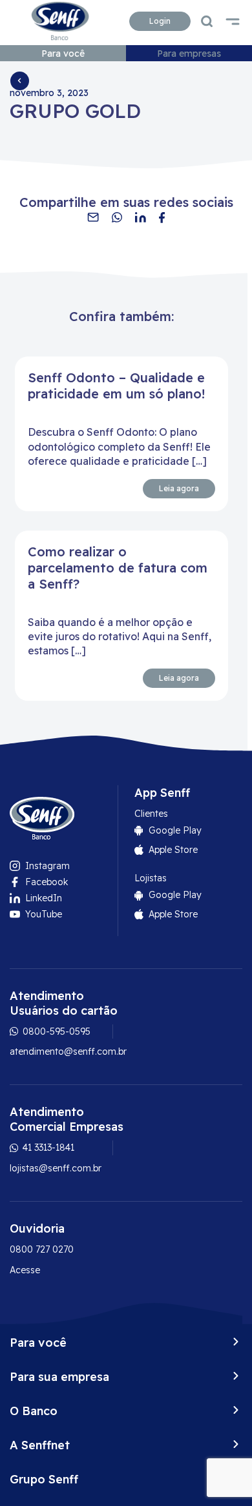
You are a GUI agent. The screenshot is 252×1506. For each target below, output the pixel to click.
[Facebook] (162, 217)
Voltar (19, 80)
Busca (206, 21)
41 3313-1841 (47, 1147)
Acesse (25, 1270)
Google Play (175, 830)
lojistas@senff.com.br (55, 1168)
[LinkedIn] (140, 217)
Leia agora (179, 488)
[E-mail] (93, 217)
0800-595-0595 (55, 1031)
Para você (63, 53)
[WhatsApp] (117, 217)
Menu (232, 21)
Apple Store (173, 850)
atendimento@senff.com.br (68, 1051)
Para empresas (189, 53)
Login (160, 21)
